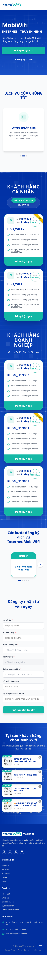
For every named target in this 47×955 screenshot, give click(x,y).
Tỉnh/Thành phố (10, 644)
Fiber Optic (6, 894)
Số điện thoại (9, 632)
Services (5, 869)
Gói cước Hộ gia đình (23, 200)
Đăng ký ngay (23, 261)
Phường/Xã (9, 657)
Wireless (5, 898)
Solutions (6, 873)
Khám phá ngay (23, 50)
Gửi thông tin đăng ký (23, 710)
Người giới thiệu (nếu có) (14, 693)
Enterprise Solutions (10, 910)
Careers (5, 877)
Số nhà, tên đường (11, 681)
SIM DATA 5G (23, 205)
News (4, 881)
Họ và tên (8, 620)
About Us (6, 865)
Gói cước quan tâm (12, 669)
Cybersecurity (8, 906)
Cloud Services (8, 902)
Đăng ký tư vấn (25, 59)
